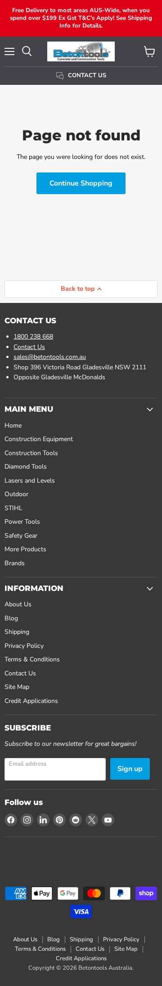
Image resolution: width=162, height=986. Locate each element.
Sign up (130, 769)
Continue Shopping (81, 183)
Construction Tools (31, 453)
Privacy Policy (24, 646)
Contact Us (29, 347)
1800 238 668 (33, 336)
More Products (25, 549)
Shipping (16, 632)
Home (13, 425)
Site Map (16, 687)
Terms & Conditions (32, 659)
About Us (18, 604)
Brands (14, 563)
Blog (11, 618)
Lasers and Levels (29, 480)
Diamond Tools (25, 466)
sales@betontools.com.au (50, 357)
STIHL (13, 508)
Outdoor (16, 494)
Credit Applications (31, 701)
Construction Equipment (38, 439)
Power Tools (22, 521)
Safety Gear (20, 535)
